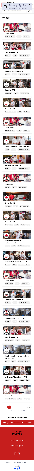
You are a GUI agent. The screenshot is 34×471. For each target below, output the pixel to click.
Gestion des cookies (17, 441)
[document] (17, 30)
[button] (30, 5)
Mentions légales (17, 446)
